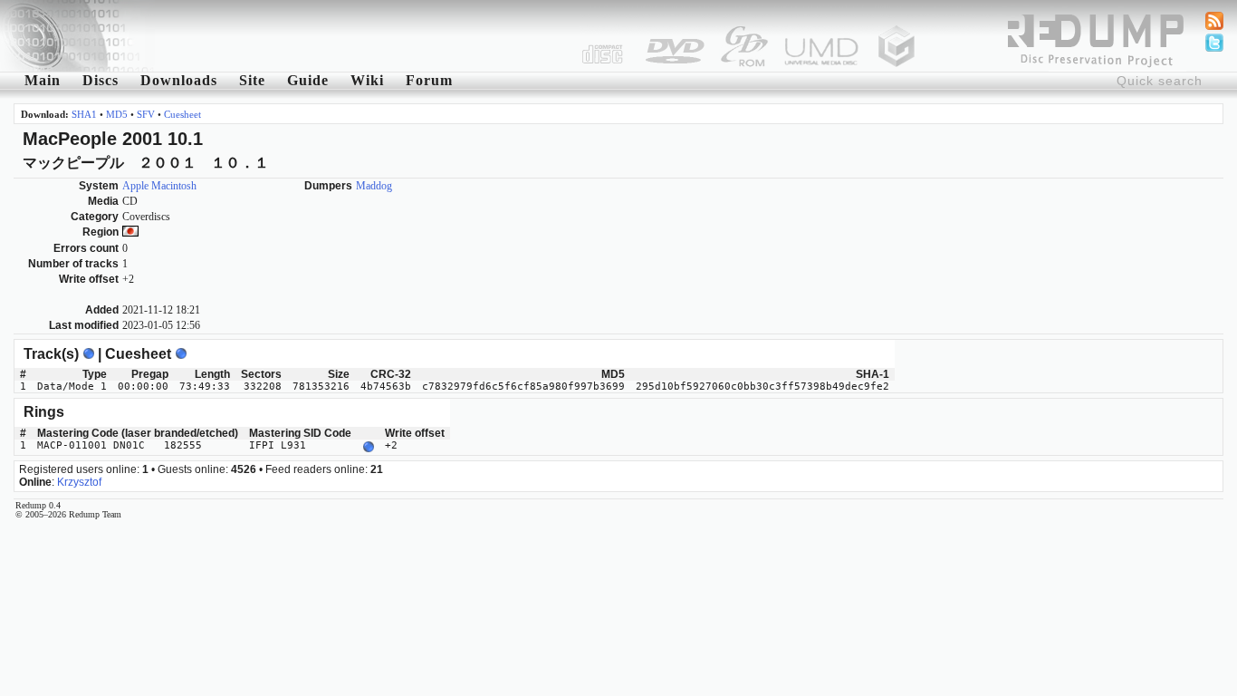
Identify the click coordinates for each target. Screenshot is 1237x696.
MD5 (117, 114)
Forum (429, 80)
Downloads (178, 80)
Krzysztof (79, 482)
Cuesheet (182, 114)
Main (42, 80)
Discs (100, 80)
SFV (146, 114)
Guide (308, 80)
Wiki (367, 80)
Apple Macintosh (159, 185)
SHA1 (84, 114)
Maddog (374, 185)
